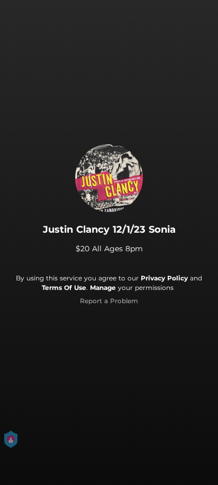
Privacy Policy (164, 278)
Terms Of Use (64, 288)
